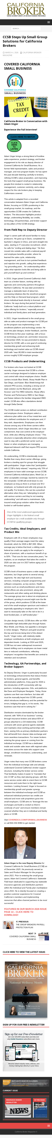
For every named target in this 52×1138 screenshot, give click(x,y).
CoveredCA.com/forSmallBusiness (27, 820)
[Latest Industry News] (18, 1108)
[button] (48, 22)
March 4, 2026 (11, 53)
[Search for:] (26, 28)
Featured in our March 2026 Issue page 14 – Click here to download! (25, 912)
